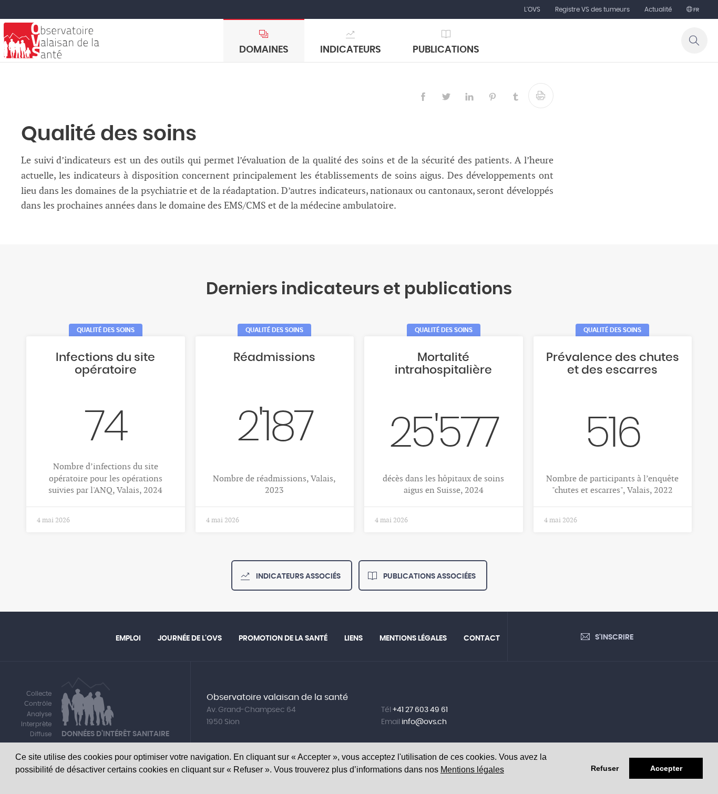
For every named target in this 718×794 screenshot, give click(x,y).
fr (695, 10)
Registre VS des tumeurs (592, 9)
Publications (446, 50)
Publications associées (429, 576)
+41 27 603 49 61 (420, 710)
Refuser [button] (605, 768)
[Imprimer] (540, 95)
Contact (482, 638)
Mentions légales (472, 769)
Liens (353, 638)
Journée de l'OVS (190, 638)
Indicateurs (350, 50)
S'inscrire (614, 637)
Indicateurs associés (297, 576)
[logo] (51, 40)
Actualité (658, 9)
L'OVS (532, 9)
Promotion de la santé (283, 638)
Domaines (264, 50)
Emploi (128, 638)
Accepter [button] (666, 768)
